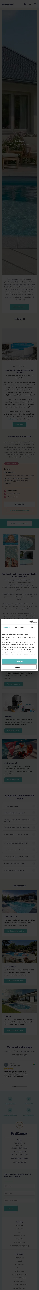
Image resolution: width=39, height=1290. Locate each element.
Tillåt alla (19, 661)
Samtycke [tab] (7, 627)
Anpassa (18, 667)
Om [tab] (32, 627)
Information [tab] (19, 627)
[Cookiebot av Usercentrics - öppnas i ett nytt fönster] (28, 621)
